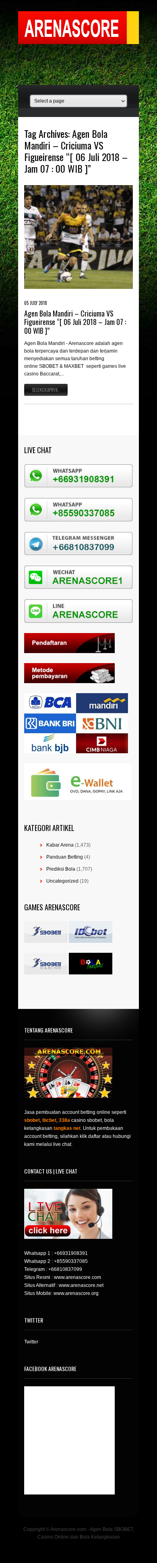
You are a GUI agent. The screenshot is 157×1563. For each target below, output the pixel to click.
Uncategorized (62, 881)
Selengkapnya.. (46, 390)
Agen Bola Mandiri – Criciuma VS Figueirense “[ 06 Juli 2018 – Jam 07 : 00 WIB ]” (75, 322)
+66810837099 (65, 1269)
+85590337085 (71, 1261)
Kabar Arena (60, 845)
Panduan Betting (64, 857)
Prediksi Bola (60, 869)
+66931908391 (71, 1253)
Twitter (31, 1342)
